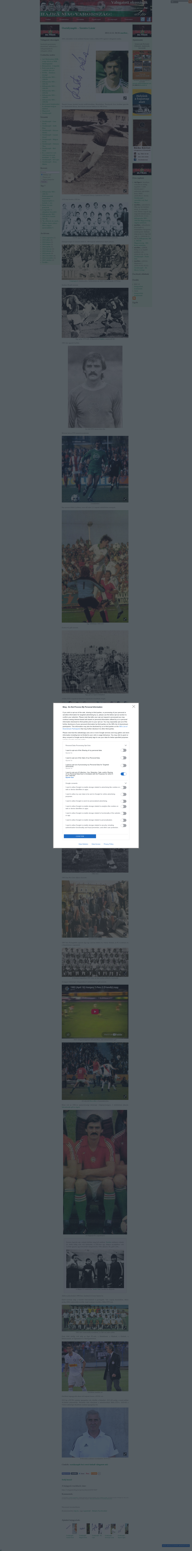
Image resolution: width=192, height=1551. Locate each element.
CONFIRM (80, 836)
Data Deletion (83, 844)
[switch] (123, 750)
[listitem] (96, 745)
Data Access (96, 844)
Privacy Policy (108, 844)
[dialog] (96, 775)
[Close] (134, 707)
